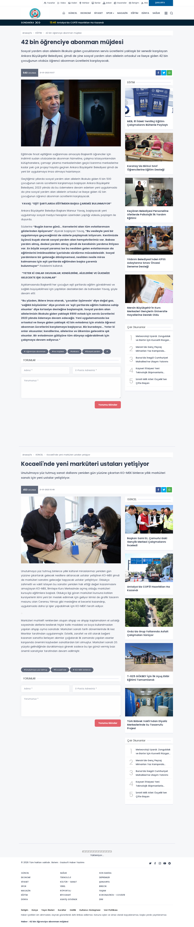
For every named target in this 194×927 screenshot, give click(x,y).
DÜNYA (145, 13)
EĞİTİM (134, 13)
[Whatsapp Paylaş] (169, 72)
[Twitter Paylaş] (163, 72)
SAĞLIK (156, 13)
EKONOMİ (86, 13)
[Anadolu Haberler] (35, 13)
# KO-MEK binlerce (82, 669)
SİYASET (98, 13)
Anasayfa (27, 33)
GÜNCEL (72, 13)
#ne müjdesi (58, 351)
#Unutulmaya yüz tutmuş (35, 669)
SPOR (109, 13)
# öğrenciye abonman (34, 351)
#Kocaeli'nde (60, 669)
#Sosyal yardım (92, 351)
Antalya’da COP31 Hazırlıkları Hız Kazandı (75, 22)
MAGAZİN (122, 13)
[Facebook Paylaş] (158, 72)
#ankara (74, 351)
